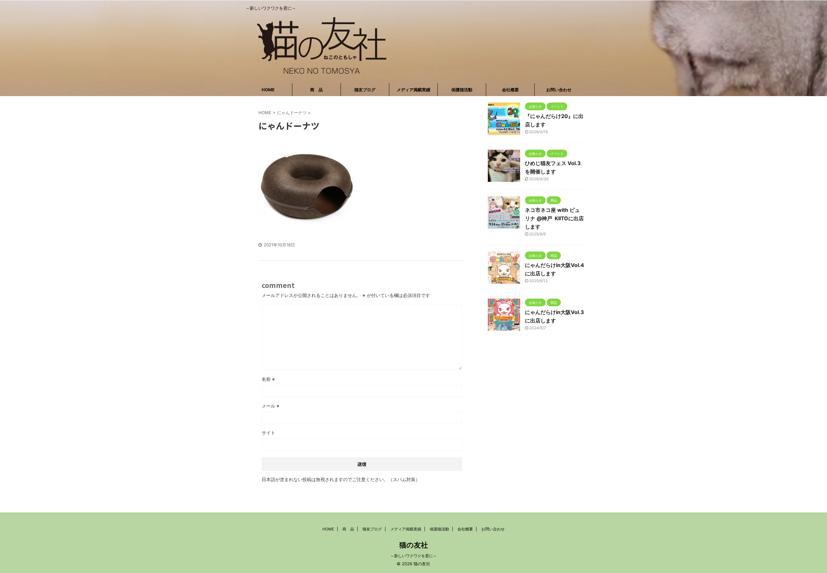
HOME (268, 89)
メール (270, 406)
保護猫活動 (461, 89)
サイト (268, 432)
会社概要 (510, 89)
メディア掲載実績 (413, 89)
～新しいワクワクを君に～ (413, 555)
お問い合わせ (558, 89)
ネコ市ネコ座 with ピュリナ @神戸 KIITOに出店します (554, 218)
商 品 (316, 89)
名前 (268, 379)
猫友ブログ (364, 89)
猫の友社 (413, 545)
